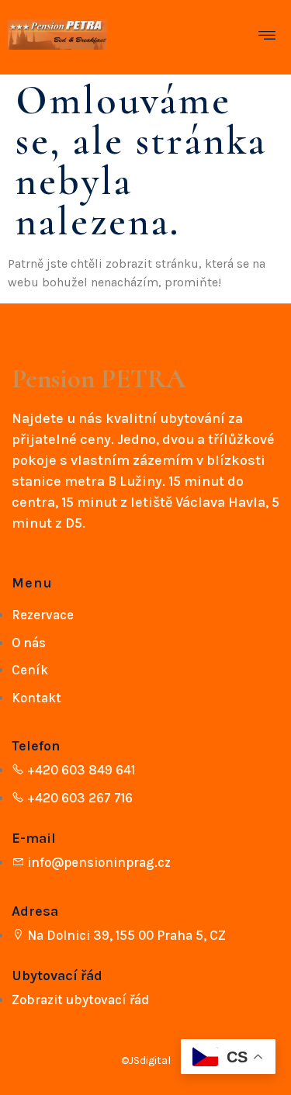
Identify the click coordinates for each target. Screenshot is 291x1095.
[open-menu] (270, 37)
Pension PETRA (98, 378)
